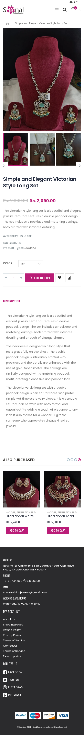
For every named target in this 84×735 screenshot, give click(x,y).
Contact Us (10, 646)
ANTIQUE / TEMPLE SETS (18, 512)
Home (7, 23)
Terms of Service (14, 640)
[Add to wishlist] (59, 277)
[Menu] (57, 10)
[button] (68, 459)
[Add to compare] (69, 277)
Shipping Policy (13, 625)
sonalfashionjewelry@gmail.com (25, 592)
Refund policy (12, 656)
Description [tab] (11, 301)
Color (7, 263)
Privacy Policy (12, 635)
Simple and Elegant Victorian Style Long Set (39, 182)
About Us (9, 619)
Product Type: (13, 248)
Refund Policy (12, 630)
